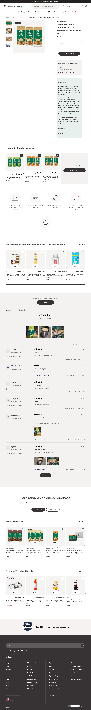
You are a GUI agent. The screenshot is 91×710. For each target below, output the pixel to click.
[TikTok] (26, 651)
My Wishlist (30, 672)
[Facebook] (6, 651)
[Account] (78, 6)
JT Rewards (52, 682)
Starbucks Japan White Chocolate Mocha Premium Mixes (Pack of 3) (34, 552)
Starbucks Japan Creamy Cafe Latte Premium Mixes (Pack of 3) (50, 177)
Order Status (31, 676)
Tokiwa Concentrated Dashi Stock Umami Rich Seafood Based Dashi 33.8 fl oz (74, 601)
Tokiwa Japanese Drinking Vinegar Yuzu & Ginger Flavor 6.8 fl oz (35, 275)
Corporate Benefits (54, 689)
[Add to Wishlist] (42, 23)
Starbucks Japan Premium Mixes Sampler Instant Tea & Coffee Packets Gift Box (74, 552)
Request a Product (32, 682)
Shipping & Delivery (76, 666)
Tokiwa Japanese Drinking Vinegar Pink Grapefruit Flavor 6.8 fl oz (34, 601)
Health (37, 12)
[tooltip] (42, 375)
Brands (64, 12)
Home (44, 12)
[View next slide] (42, 49)
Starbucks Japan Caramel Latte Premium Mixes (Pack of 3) (33, 177)
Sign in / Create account (66, 72)
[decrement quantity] (61, 48)
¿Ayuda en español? (76, 679)
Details (60, 133)
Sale (76, 12)
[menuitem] (14, 12)
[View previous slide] (36, 49)
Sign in (45, 302)
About (71, 12)
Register (29, 669)
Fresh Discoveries (14, 521)
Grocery (23, 12)
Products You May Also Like (20, 571)
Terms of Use (48, 706)
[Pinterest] (18, 651)
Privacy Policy (56, 706)
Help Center (74, 672)
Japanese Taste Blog (55, 672)
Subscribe (83, 645)
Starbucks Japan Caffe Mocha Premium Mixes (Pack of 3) (14, 551)
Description (62, 83)
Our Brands (52, 669)
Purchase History (32, 679)
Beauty (30, 12)
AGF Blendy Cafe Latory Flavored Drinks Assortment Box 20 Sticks (15, 274)
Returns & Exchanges (77, 669)
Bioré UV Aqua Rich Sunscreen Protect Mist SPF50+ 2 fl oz (74, 274)
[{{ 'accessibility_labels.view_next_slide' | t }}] (85, 544)
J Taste (8, 666)
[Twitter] (10, 651)
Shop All (81, 244)
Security (63, 706)
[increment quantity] (77, 48)
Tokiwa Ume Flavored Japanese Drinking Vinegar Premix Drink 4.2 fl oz (55, 601)
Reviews (51, 692)
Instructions (62, 128)
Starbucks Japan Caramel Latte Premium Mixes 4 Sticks (55, 551)
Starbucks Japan (61, 21)
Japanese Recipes (54, 676)
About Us (51, 666)
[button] (61, 37)
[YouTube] (22, 650)
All (15, 12)
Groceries (8, 669)
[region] (45, 332)
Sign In (29, 666)
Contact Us (74, 676)
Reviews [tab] (11, 310)
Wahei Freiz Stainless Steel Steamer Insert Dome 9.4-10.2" (15, 601)
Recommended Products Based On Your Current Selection (35, 244)
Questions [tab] (23, 310)
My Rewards (30, 685)
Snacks (8, 672)
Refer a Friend (53, 685)
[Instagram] (14, 651)
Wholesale (30, 689)
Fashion (57, 12)
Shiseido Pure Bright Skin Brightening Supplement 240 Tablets (54, 275)
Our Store (52, 695)
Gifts (7, 689)
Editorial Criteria (53, 679)
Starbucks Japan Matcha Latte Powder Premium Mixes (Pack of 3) (14, 179)
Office (50, 12)
